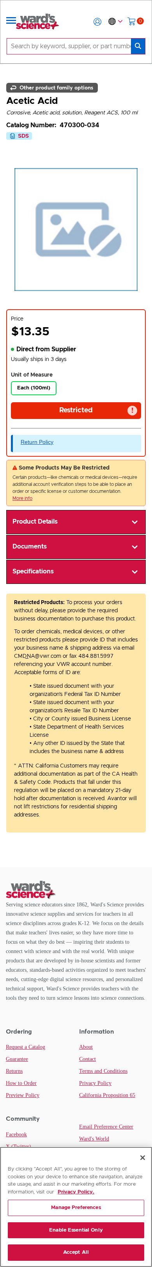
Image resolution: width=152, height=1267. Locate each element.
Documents (29, 546)
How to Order (21, 1083)
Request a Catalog (25, 1047)
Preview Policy (22, 1095)
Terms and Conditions (103, 1071)
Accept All (76, 1252)
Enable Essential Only (76, 1230)
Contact (87, 1059)
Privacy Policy (95, 1083)
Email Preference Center (106, 1127)
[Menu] (11, 21)
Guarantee (17, 1059)
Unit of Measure (32, 375)
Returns (14, 1071)
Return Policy (37, 442)
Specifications (33, 571)
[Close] (142, 1157)
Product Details (35, 522)
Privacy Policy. (76, 1192)
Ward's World (94, 1139)
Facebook (16, 1134)
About (86, 1047)
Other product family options (55, 87)
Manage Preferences (76, 1207)
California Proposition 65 (107, 1095)
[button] (97, 22)
